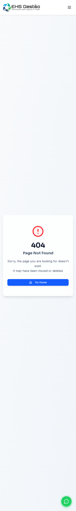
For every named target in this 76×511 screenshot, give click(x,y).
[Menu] (69, 7)
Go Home (41, 282)
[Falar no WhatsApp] (66, 501)
